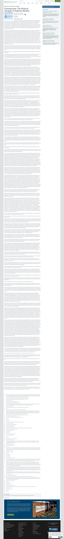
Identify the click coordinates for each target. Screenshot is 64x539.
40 (4, 450)
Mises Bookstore (20, 529)
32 (4, 437)
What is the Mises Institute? (21, 523)
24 (36, 165)
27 (36, 191)
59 (4, 485)
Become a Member (11, 514)
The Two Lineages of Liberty (47, 25)
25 (31, 173)
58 (4, 484)
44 (4, 455)
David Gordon (52, 34)
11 (4, 409)
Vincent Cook (50, 12)
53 (4, 476)
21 (4, 424)
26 (4, 430)
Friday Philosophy (48, 34)
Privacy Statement (20, 535)
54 (14, 335)
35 (32, 232)
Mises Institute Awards (21, 528)
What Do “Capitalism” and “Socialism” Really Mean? (50, 11)
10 (4, 408)
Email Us (34, 530)
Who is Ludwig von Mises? (7, 523)
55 (4, 480)
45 (4, 456)
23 (5, 162)
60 (18, 372)
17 (32, 119)
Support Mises (20, 534)
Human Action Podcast (7, 529)
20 (4, 423)
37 (4, 445)
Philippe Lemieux (51, 26)
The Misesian (5, 530)
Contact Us (19, 536)
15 (4, 417)
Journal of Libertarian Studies (11, 6)
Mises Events (20, 527)
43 (4, 454)
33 (4, 438)
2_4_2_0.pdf (16, 17)
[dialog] (55, 535)
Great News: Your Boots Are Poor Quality (48, 40)
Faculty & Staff (20, 530)
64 (4, 491)
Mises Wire (47, 12)
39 (4, 447)
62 (21, 376)
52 (4, 475)
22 (4, 425)
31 (4, 436)
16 (34, 112)
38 (4, 446)
